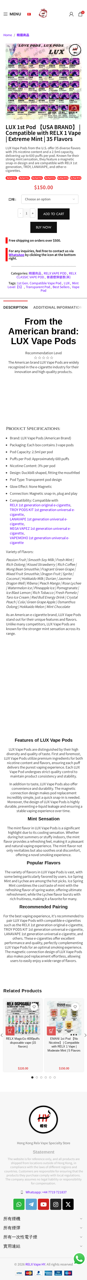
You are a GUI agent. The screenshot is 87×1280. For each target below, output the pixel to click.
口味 (11, 199)
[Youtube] (43, 1204)
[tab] (15, 307)
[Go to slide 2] (37, 1078)
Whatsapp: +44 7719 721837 (46, 1192)
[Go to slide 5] (50, 1078)
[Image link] (43, 1119)
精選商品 (23, 35)
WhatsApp (16, 254)
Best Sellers (61, 287)
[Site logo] (43, 13)
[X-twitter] (68, 1204)
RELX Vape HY (35, 1264)
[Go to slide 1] (32, 1078)
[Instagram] (55, 1204)
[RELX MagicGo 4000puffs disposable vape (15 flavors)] (23, 1018)
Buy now (43, 227)
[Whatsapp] (19, 1204)
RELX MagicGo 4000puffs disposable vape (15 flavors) (23, 1042)
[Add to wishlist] (34, 1007)
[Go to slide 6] (55, 1078)
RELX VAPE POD (55, 273)
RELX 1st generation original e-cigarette (40, 505)
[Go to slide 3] (41, 1078)
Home (7, 35)
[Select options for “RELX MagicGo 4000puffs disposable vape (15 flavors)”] (10, 1031)
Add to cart (53, 214)
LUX (67, 283)
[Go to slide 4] (46, 1078)
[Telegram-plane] (31, 1204)
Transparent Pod (38, 287)
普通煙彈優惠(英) (59, 277)
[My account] (71, 14)
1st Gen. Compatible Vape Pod (39, 283)
